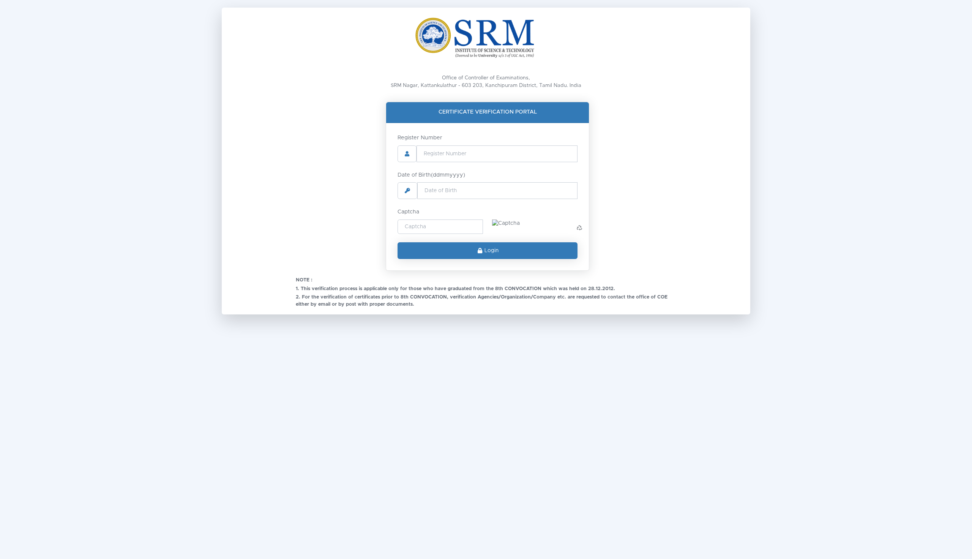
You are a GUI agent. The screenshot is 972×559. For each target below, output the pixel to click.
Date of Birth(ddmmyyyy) (431, 175)
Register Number (420, 138)
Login (491, 250)
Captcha (408, 212)
